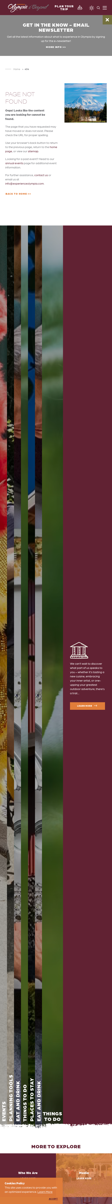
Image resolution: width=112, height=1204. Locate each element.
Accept (53, 1198)
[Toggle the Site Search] (98, 7)
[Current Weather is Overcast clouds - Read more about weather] (91, 8)
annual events (14, 163)
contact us (41, 175)
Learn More (84, 705)
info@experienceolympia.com (24, 183)
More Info (54, 46)
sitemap (33, 151)
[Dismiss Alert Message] (107, 19)
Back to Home (16, 193)
